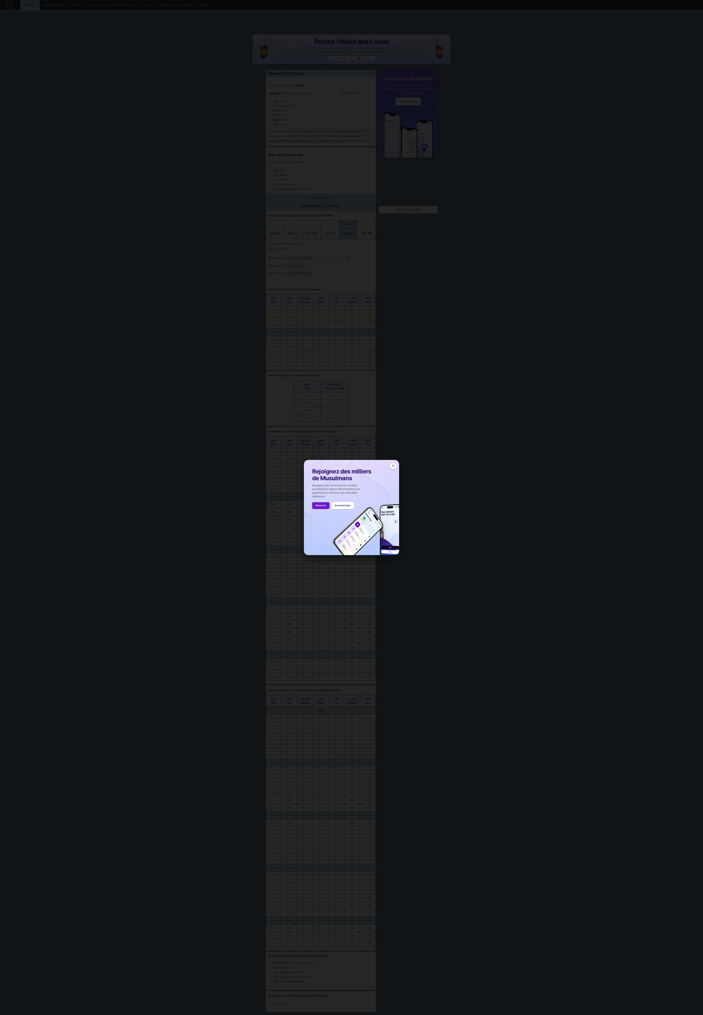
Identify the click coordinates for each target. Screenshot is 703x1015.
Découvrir (320, 505)
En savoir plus (342, 505)
